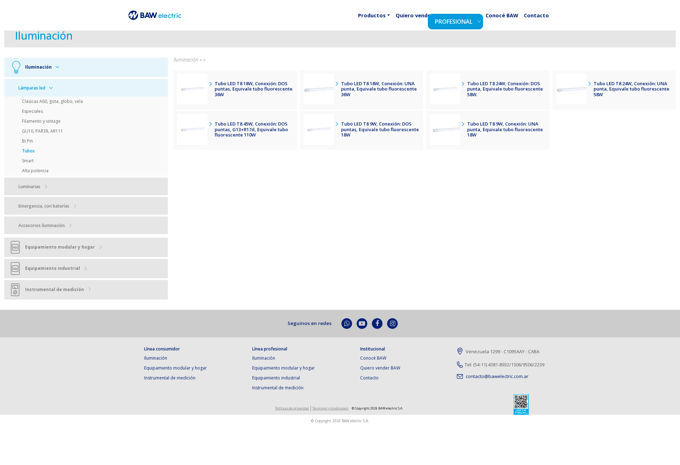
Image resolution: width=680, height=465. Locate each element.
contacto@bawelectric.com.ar (496, 376)
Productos (397, 20)
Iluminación (155, 358)
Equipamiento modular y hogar (175, 368)
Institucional (372, 349)
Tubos (28, 151)
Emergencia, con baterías (43, 206)
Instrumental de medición (170, 378)
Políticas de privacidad (292, 408)
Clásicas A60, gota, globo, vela (52, 101)
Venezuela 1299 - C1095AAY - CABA (502, 351)
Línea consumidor (162, 349)
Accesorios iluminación (41, 225)
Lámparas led (31, 88)
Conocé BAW (510, 20)
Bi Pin (27, 141)
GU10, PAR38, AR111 (42, 131)
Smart (28, 161)
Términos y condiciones (330, 408)
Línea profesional (269, 349)
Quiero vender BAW (380, 368)
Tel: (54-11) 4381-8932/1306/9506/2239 (504, 364)
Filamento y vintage (41, 121)
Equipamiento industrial (276, 378)
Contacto (539, 20)
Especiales (32, 111)
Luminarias (29, 187)
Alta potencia (35, 171)
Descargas (480, 20)
